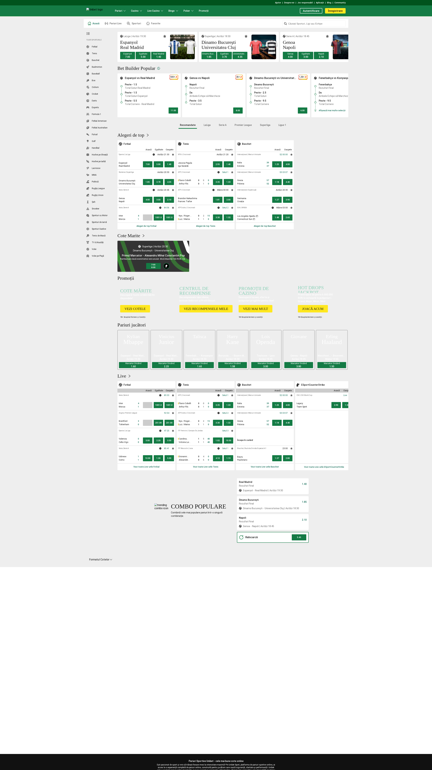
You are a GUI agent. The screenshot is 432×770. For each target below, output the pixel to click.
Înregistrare (335, 10)
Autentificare (311, 10)
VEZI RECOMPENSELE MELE (206, 309)
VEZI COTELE (135, 309)
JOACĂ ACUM (312, 309)
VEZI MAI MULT (255, 309)
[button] (127, 55)
